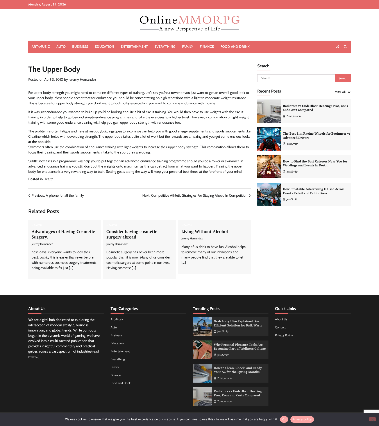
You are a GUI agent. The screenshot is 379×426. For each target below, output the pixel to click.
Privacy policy (302, 419)
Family (187, 47)
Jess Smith (292, 143)
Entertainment (134, 47)
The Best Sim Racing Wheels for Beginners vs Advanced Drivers (316, 135)
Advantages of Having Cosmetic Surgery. (63, 234)
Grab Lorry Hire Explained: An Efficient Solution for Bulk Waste (238, 323)
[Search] (345, 46)
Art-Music (41, 47)
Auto (61, 47)
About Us (281, 319)
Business (80, 47)
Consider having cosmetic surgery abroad (131, 234)
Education (104, 47)
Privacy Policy (284, 335)
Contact (280, 327)
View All (340, 91)
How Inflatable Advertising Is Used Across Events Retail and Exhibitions (313, 191)
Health (49, 179)
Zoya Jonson (293, 116)
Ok (284, 419)
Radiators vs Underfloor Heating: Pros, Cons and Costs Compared (315, 108)
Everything (164, 47)
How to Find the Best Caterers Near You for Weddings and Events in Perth (315, 163)
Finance (207, 47)
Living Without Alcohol (204, 231)
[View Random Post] (337, 46)
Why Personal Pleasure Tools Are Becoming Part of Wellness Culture (240, 346)
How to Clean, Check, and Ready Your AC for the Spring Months (238, 370)
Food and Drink (235, 47)
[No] (372, 419)
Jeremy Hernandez (82, 79)
